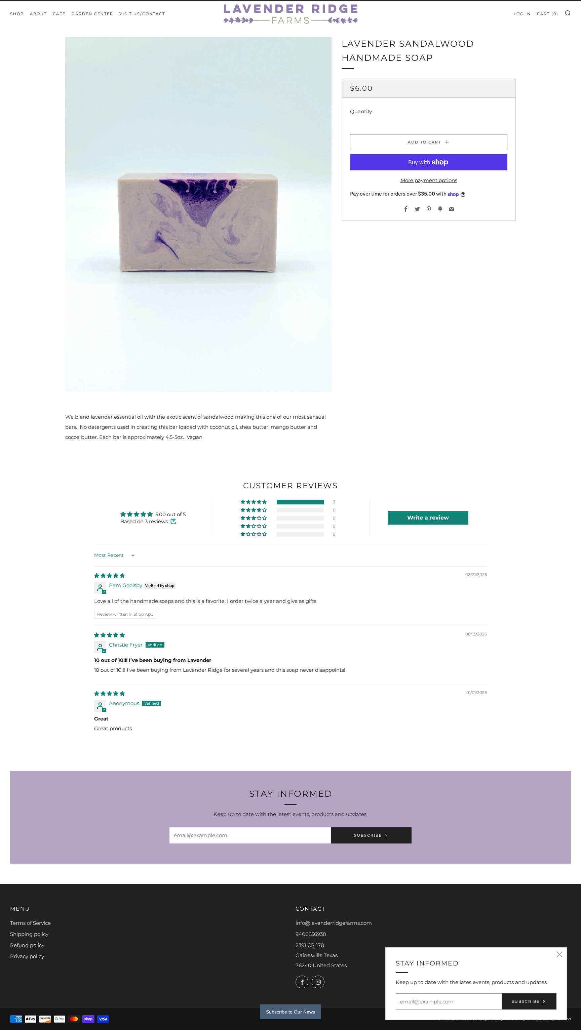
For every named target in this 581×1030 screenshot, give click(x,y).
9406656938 (311, 934)
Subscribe (368, 835)
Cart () (547, 13)
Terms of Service (30, 923)
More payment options (428, 180)
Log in (522, 13)
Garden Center (92, 13)
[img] (109, 575)
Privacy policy (27, 956)
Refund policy (27, 945)
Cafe (59, 13)
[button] (254, 502)
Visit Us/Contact (142, 13)
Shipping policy (29, 934)
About (38, 13)
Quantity (361, 111)
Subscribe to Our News (290, 1012)
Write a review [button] (428, 517)
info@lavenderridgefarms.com (334, 923)
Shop (17, 13)
